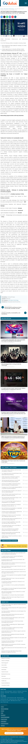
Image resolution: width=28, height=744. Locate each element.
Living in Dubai (3, 697)
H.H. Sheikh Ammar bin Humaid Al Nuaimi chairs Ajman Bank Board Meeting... (12, 474)
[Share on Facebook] (2, 17)
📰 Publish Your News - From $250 (14, 733)
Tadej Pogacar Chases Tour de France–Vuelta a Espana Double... (12, 536)
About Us (2, 691)
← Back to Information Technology (9, 540)
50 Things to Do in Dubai (5, 700)
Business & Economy (5, 674)
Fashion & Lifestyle (5, 660)
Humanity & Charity (5, 685)
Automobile (4, 665)
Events (2, 711)
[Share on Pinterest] (12, 17)
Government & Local (5, 678)
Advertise (2, 692)
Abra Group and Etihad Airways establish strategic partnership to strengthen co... (10, 529)
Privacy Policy (24, 691)
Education (3, 676)
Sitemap (2, 694)
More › (25, 550)
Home (2, 8)
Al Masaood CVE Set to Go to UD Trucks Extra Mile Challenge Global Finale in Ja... (11, 516)
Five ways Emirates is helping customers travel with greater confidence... (11, 470)
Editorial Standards (8, 691)
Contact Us (15, 691)
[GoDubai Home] (10, 3)
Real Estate (3, 669)
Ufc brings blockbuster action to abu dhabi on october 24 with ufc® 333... (11, 526)
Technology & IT (4, 662)
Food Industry (4, 667)
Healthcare (3, 680)
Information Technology (9, 8)
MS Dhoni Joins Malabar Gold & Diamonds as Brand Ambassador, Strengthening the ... (11, 484)
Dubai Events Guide (12, 699)
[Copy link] (15, 17)
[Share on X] (4, 17)
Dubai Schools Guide (4, 699)
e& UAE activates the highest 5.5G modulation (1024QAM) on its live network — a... (11, 505)
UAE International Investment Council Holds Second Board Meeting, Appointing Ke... (11, 481)
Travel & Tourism (4, 671)
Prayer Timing (20, 692)
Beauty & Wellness (4, 708)
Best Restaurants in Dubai (16, 700)
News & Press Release (5, 717)
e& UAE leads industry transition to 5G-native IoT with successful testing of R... (12, 491)
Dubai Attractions (13, 692)
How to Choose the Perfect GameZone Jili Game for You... (13, 569)
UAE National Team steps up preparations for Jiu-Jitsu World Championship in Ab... (12, 519)
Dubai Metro (7, 692)
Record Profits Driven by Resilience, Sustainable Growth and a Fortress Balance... (12, 509)
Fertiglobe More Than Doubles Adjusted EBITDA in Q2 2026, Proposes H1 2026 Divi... (12, 488)
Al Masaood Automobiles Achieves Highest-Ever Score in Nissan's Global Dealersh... (12, 512)
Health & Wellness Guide (21, 699)
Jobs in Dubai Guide (4, 701)
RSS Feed (19, 691)
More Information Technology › (19, 319)
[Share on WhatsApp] (7, 17)
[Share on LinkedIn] (10, 17)
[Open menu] (25, 3)
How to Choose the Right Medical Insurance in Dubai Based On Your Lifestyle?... (11, 502)
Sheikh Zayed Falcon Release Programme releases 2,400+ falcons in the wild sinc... (11, 477)
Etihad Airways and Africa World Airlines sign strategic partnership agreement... (11, 533)
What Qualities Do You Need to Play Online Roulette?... (12, 594)
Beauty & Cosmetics (5, 658)
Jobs (2, 713)
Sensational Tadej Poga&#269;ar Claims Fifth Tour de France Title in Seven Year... (11, 522)
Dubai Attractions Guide (11, 697)
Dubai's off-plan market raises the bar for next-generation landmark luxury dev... (11, 495)
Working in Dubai (20, 697)
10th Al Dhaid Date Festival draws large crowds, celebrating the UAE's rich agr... (12, 498)
